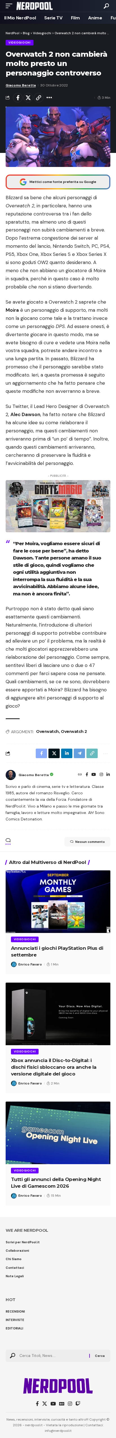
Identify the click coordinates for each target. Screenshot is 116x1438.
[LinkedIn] (108, 775)
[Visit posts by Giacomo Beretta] (11, 775)
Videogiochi (19, 42)
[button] (10, 6)
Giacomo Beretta (21, 85)
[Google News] (62, 1404)
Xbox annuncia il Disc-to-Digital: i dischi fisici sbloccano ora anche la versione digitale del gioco (54, 1067)
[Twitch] (78, 1404)
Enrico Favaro (30, 964)
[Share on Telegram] (79, 753)
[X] (44, 1404)
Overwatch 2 (74, 731)
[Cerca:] (52, 1356)
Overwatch (47, 731)
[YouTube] (94, 775)
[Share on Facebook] (18, 97)
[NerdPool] (34, 6)
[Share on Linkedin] (66, 753)
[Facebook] (87, 775)
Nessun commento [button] (90, 842)
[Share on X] (28, 97)
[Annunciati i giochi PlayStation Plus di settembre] (58, 901)
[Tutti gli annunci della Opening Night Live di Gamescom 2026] (58, 1133)
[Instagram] (101, 775)
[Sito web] (79, 775)
